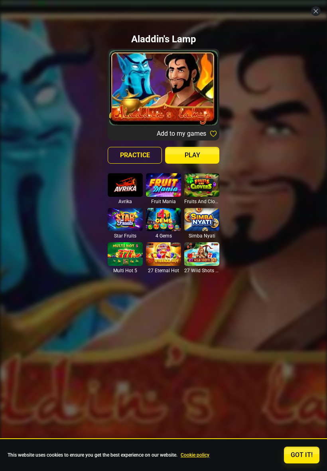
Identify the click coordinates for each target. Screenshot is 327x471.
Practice (135, 155)
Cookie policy (195, 455)
